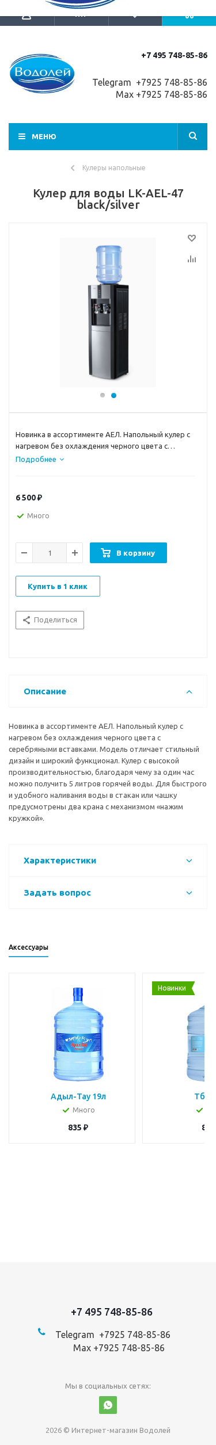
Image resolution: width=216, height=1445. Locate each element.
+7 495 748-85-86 (174, 55)
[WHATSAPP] (108, 1405)
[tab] (40, 459)
